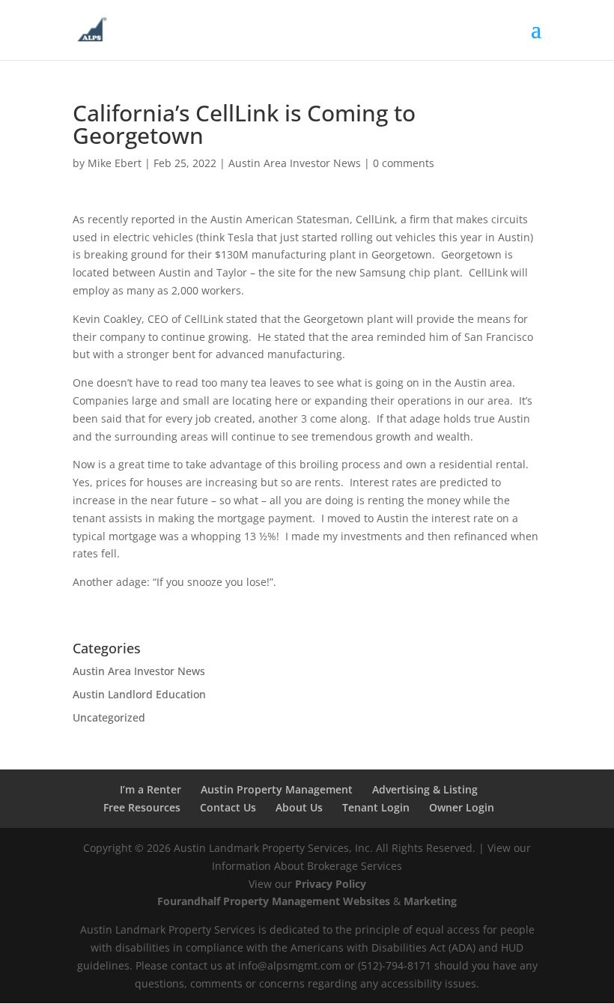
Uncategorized (109, 717)
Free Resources (141, 807)
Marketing (430, 901)
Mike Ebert (115, 163)
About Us (299, 807)
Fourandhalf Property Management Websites (273, 901)
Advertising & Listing (425, 789)
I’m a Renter (150, 789)
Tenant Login (376, 807)
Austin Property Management (277, 789)
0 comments (403, 163)
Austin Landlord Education (139, 694)
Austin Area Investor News (294, 163)
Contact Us (228, 807)
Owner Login (461, 807)
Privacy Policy (330, 884)
